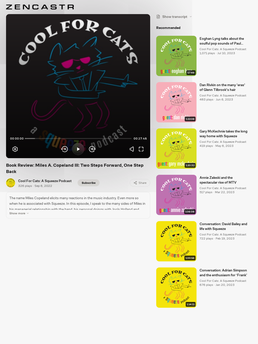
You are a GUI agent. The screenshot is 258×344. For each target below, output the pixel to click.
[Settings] (15, 149)
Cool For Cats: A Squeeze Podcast (45, 181)
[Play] (78, 149)
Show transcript (174, 17)
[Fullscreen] (141, 149)
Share (142, 183)
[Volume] (133, 149)
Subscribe (88, 183)
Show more (17, 213)
